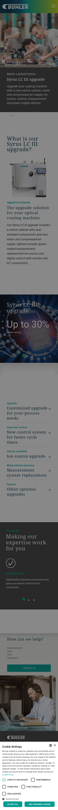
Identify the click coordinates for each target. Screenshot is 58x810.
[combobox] (50, 745)
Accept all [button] (12, 804)
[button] (29, 798)
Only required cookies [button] (39, 804)
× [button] (55, 745)
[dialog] (29, 776)
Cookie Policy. (8, 774)
